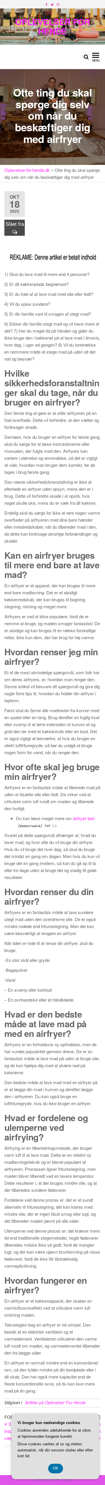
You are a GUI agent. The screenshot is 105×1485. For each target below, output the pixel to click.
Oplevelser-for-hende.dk (27, 170)
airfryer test (83, 818)
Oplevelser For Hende (52, 26)
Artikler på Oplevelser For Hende (55, 1402)
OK (55, 1468)
